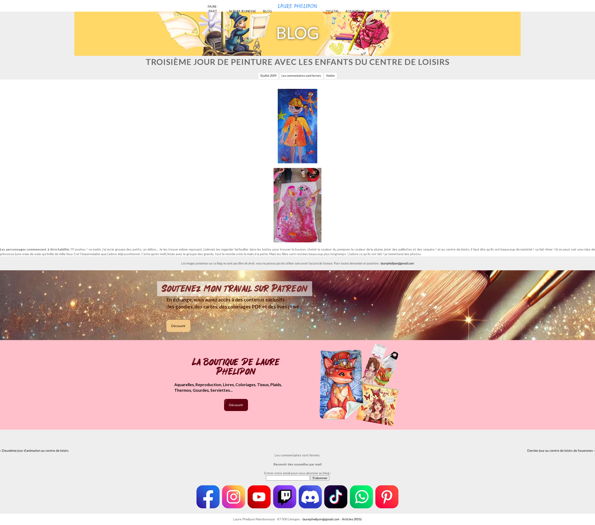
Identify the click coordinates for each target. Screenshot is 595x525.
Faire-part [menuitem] (213, 8)
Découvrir (178, 326)
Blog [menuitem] (267, 11)
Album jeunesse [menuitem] (242, 11)
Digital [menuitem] (332, 11)
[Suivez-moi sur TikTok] (335, 496)
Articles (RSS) (352, 519)
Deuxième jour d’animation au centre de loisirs (35, 450)
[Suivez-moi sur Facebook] (208, 496)
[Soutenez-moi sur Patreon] (387, 496)
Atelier (330, 75)
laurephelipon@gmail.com (397, 263)
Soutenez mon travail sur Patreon (234, 288)
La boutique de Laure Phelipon (236, 367)
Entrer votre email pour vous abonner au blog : (297, 473)
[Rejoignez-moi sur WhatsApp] (361, 496)
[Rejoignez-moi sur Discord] (310, 496)
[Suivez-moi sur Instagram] (233, 496)
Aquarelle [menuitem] (354, 11)
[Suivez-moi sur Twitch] (284, 496)
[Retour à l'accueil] (297, 4)
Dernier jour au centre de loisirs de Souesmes (560, 450)
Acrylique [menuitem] (380, 11)
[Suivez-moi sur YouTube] (259, 496)
